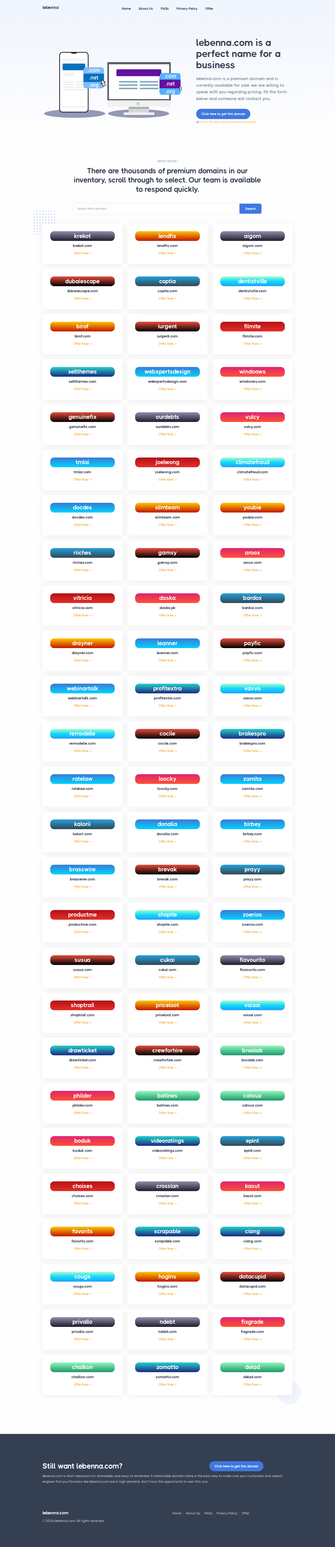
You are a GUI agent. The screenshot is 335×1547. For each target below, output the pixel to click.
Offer (209, 8)
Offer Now (81, 253)
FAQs (165, 8)
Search (250, 209)
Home (126, 8)
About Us (146, 8)
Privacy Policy (187, 8)
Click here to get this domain (223, 114)
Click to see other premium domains (228, 122)
